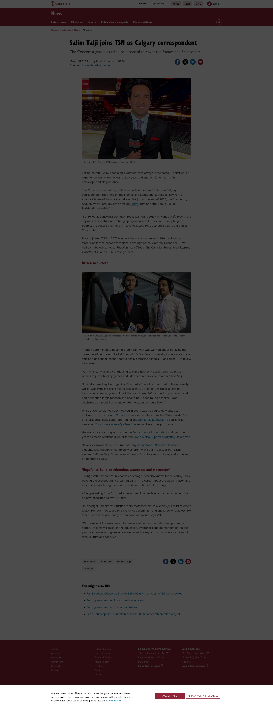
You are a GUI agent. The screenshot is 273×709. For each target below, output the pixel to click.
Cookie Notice (113, 700)
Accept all (170, 695)
